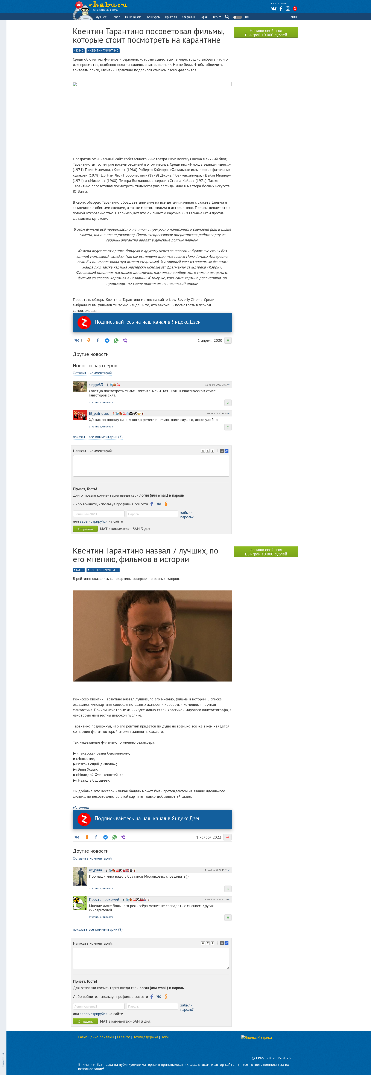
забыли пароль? (187, 514)
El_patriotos (99, 413)
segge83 (96, 384)
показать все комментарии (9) (98, 929)
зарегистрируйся (93, 521)
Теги (216, 17)
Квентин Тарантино (104, 50)
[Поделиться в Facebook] (97, 340)
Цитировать (222, 451)
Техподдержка (145, 1036)
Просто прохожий (104, 899)
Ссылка (227, 451)
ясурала (95, 870)
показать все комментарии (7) (98, 436)
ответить (94, 402)
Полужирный (203, 451)
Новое (116, 17)
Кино (80, 50)
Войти (293, 17)
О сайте (123, 1036)
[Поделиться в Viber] (124, 340)
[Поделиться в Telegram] (106, 340)
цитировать (106, 402)
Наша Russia (133, 17)
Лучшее (101, 17)
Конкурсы (153, 17)
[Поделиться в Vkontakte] (77, 837)
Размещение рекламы (96, 1036)
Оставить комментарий (92, 372)
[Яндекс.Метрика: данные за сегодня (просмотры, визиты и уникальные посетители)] (256, 1037)
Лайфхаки (188, 17)
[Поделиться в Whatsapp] (115, 340)
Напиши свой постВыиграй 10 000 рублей (266, 32)
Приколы (171, 17)
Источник (81, 807)
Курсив (208, 451)
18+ (246, 17)
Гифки (204, 17)
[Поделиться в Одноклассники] (88, 340)
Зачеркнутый (213, 451)
